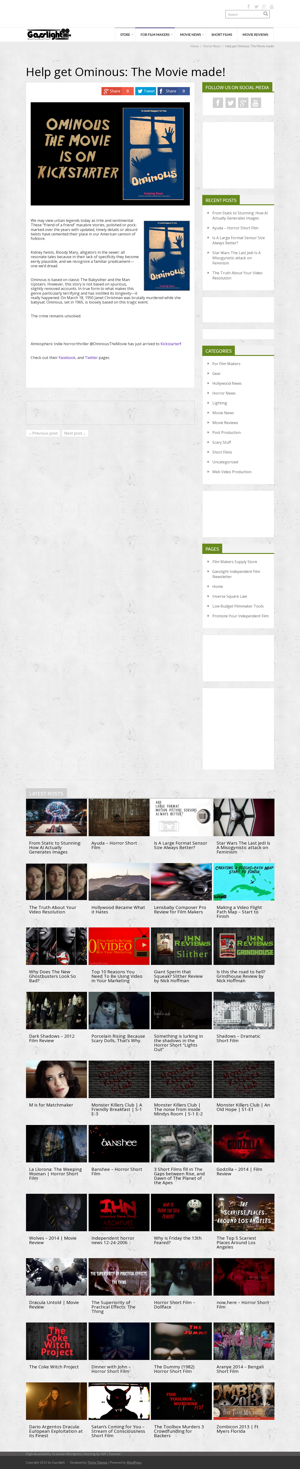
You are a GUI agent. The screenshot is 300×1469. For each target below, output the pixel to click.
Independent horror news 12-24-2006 (112, 1240)
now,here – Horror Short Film (243, 1304)
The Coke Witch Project (54, 1367)
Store (125, 35)
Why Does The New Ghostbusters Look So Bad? (52, 976)
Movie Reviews (255, 35)
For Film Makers (155, 35)
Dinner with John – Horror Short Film (111, 1369)
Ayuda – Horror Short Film (235, 228)
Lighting (219, 403)
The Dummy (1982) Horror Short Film (174, 1369)
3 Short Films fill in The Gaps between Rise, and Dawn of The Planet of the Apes (179, 1176)
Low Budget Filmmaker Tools (238, 606)
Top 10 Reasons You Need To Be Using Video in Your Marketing (116, 976)
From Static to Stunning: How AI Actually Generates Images (240, 215)
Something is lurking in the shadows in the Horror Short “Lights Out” (178, 1042)
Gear (216, 373)
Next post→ (75, 433)
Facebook (67, 357)
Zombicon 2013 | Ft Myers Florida (238, 1429)
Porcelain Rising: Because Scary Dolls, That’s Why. (118, 1038)
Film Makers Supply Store (234, 561)
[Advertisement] (111, 13)
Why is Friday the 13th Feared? (178, 1240)
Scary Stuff (221, 442)
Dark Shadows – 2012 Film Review (52, 1038)
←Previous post (43, 433)
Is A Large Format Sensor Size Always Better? (238, 240)
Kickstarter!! (171, 343)
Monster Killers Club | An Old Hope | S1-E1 (243, 1107)
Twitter (91, 357)
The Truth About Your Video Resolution (237, 275)
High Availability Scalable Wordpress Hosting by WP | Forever (73, 1454)
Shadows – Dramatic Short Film (238, 1038)
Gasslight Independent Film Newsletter (236, 574)
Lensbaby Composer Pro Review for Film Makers (180, 909)
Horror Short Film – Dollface (174, 1304)
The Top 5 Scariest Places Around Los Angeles (236, 1242)
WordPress (134, 1462)
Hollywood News (227, 383)
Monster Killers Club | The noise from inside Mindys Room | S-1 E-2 (178, 1109)
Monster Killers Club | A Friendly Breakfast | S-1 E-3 (116, 1109)
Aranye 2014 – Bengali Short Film (240, 1369)
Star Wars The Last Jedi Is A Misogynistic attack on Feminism (236, 258)
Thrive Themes (97, 1462)
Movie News (190, 35)
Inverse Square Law (229, 596)
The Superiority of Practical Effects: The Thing (113, 1306)
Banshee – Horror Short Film (116, 1171)
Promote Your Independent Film (240, 616)
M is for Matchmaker (51, 1105)
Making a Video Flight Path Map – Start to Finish (239, 911)
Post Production (226, 432)
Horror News (224, 393)
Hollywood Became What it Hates (118, 909)
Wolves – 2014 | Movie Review (53, 1240)
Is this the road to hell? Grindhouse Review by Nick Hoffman (241, 976)
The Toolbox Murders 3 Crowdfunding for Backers (179, 1431)
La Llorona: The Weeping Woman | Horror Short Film (55, 1173)
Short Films (221, 35)
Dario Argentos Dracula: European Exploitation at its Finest (56, 1431)
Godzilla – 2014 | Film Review (239, 1171)
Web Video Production (231, 471)
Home (217, 586)
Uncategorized (225, 462)
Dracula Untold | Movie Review (54, 1304)
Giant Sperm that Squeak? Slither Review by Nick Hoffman (178, 976)
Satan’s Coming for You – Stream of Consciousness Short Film (118, 1431)
